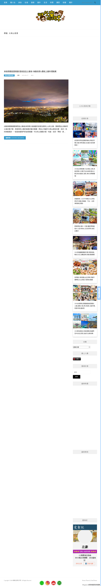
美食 (20, 2)
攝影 (58, 2)
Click (99, 293)
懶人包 (12, 2)
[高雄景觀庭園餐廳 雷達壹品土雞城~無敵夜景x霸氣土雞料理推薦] (36, 101)
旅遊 (32, 2)
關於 (70, 2)
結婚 (64, 2)
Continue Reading (17, 137)
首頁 (5, 2)
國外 (39, 2)
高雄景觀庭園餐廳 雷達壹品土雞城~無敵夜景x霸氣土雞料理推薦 (30, 71)
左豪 (18, 75)
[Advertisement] (36, 55)
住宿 (26, 2)
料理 (51, 2)
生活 (45, 2)
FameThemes (94, 580)
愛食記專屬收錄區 (9, 75)
